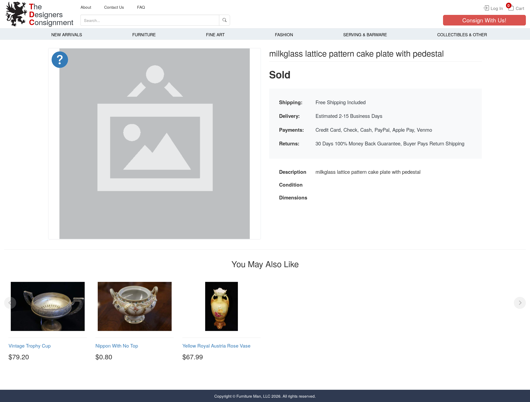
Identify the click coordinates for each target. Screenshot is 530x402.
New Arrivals (66, 34)
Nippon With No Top (116, 345)
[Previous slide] (10, 303)
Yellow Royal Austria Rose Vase (216, 345)
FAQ (141, 7)
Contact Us (114, 7)
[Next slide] (520, 303)
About (86, 7)
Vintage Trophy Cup (29, 345)
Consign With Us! (484, 20)
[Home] (16, 14)
